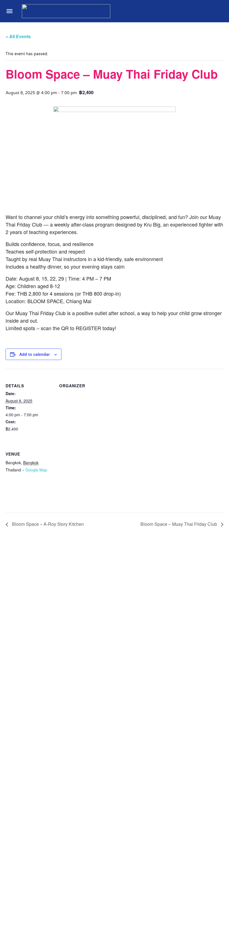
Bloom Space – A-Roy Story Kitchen (47, 524)
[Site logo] (67, 11)
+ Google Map (34, 470)
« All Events (18, 36)
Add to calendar (34, 354)
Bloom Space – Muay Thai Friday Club (179, 524)
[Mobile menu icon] (9, 11)
